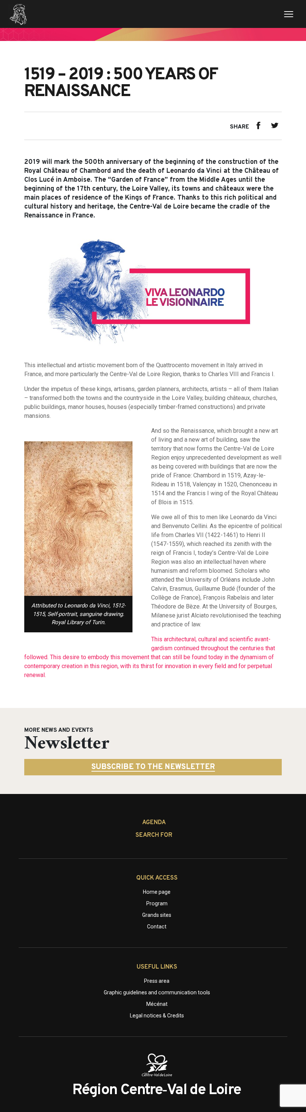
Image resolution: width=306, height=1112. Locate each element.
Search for (153, 835)
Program (157, 903)
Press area (156, 981)
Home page (157, 892)
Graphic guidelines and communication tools (157, 992)
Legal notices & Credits (157, 1016)
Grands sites (156, 915)
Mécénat (157, 1004)
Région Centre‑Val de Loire (156, 1090)
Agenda (154, 822)
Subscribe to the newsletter (153, 767)
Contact (156, 927)
